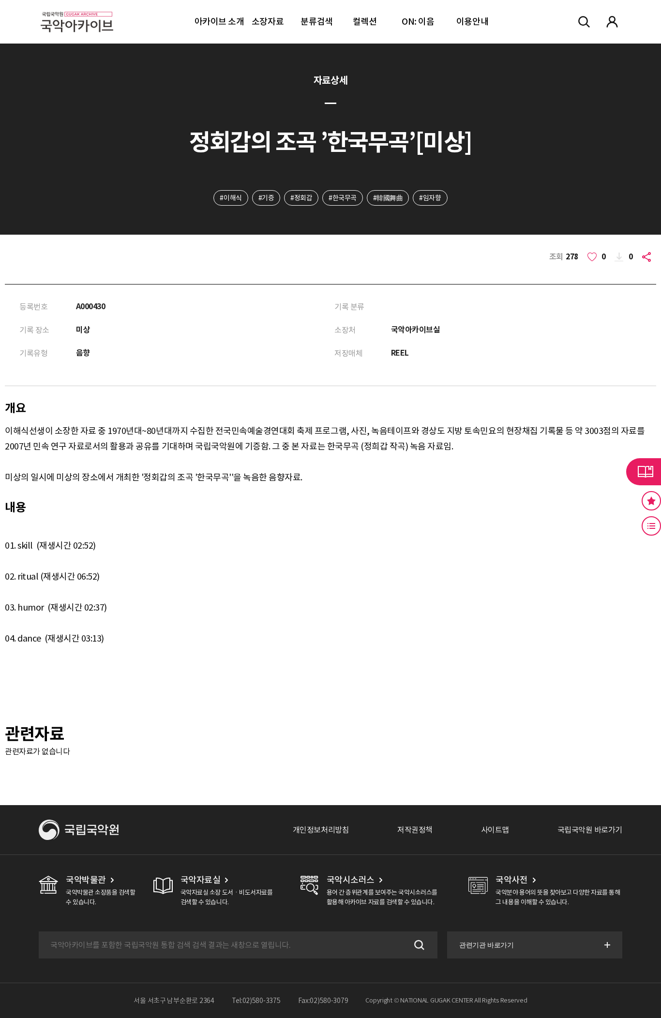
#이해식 (230, 198)
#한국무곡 (343, 198)
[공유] (648, 257)
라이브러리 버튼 (643, 471)
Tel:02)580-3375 (256, 1000)
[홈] (77, 10)
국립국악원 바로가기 (589, 830)
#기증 (266, 198)
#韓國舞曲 (388, 198)
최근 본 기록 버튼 (651, 526)
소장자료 (268, 21)
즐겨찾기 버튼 (651, 500)
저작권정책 (415, 830)
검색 (418, 945)
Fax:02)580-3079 (323, 1000)
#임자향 (430, 198)
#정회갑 (301, 198)
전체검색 (584, 22)
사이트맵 (495, 830)
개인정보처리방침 (321, 830)
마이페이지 (612, 22)
